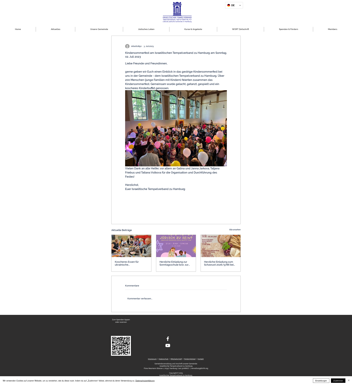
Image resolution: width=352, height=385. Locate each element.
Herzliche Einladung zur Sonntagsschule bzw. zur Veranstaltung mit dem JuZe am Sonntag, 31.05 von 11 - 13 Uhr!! (176, 263)
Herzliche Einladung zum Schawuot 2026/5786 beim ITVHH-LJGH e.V (220, 263)
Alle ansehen (235, 230)
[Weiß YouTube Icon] (168, 345)
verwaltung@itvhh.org (199, 368)
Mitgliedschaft (176, 359)
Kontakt (201, 359)
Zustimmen (338, 380)
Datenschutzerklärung (145, 380)
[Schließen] (348, 380)
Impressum (152, 359)
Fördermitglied (190, 359)
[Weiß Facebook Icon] (168, 339)
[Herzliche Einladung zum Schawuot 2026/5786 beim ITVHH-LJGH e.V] (220, 246)
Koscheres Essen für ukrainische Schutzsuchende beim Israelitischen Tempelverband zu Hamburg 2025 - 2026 (128, 263)
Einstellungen (321, 380)
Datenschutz (163, 359)
